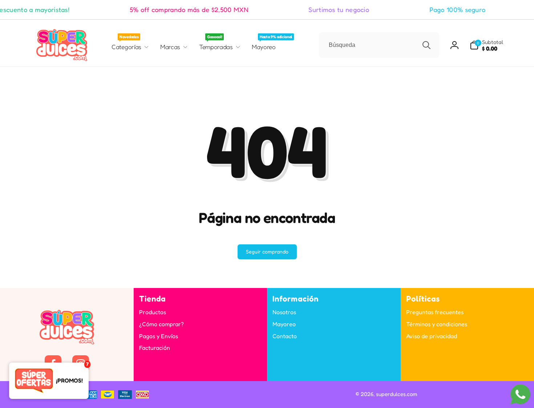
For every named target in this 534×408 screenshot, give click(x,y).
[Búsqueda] (426, 45)
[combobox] (379, 45)
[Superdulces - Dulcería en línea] (67, 342)
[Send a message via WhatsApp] (520, 394)
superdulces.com (396, 394)
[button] (486, 45)
